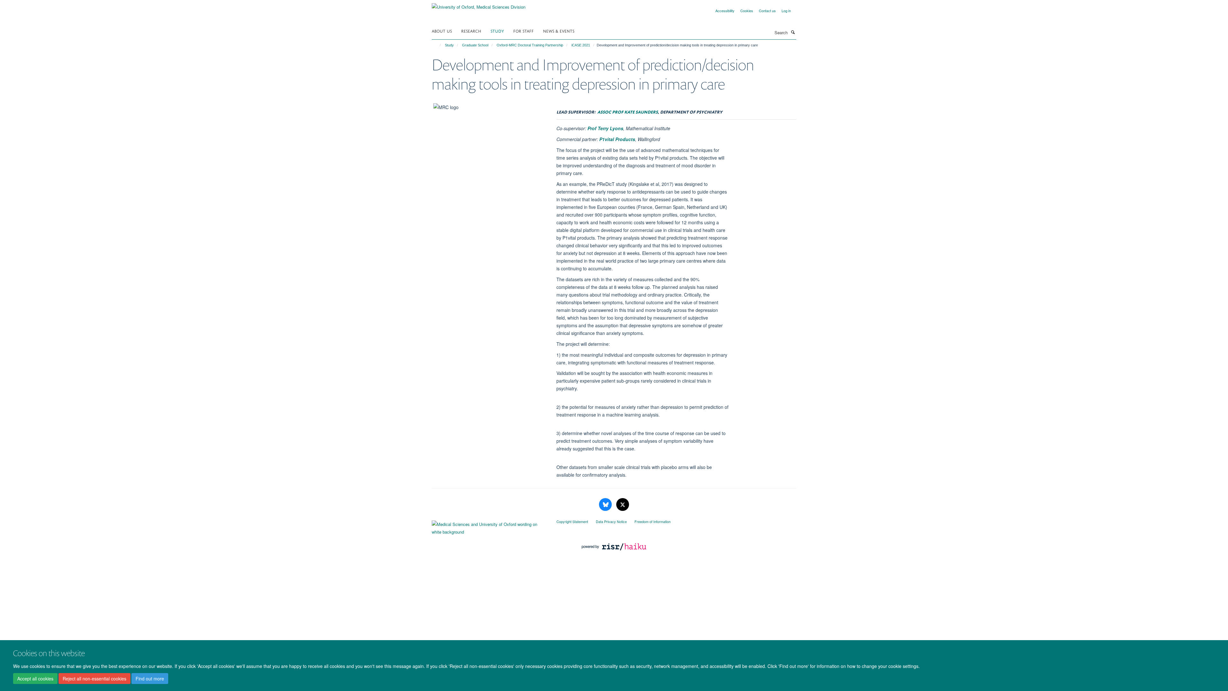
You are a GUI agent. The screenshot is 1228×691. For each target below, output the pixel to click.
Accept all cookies (35, 678)
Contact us (767, 10)
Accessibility (725, 10)
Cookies (746, 10)
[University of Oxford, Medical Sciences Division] (478, 5)
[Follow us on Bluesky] (606, 505)
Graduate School (475, 45)
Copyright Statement (572, 521)
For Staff (523, 31)
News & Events (558, 31)
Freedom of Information (652, 521)
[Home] (437, 45)
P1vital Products (617, 139)
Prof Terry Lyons (605, 128)
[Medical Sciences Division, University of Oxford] (489, 526)
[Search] (792, 32)
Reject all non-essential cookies (94, 678)
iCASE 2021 (580, 45)
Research (471, 31)
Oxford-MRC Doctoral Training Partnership (530, 45)
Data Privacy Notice (611, 521)
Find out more (150, 678)
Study (497, 31)
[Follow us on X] (622, 505)
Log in (786, 10)
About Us (442, 31)
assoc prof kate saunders (627, 111)
